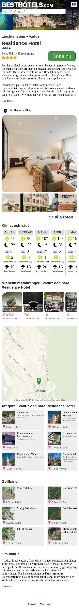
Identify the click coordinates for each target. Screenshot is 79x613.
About (31, 604)
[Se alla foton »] (39, 164)
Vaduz (34, 36)
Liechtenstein (13, 36)
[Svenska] (73, 4)
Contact (45, 604)
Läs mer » (7, 100)
